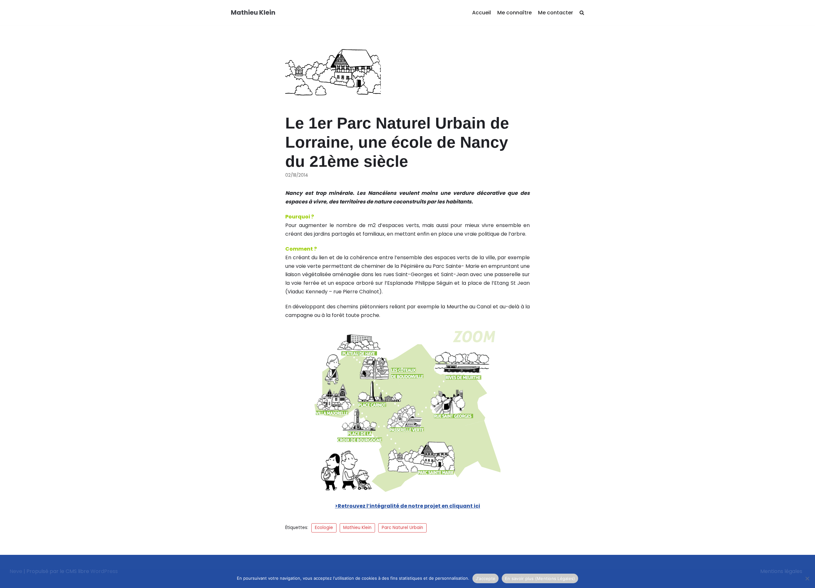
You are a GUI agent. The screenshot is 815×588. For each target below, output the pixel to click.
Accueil (481, 12)
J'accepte (485, 578)
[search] (581, 12)
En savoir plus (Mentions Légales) (540, 578)
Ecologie (324, 528)
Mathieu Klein (357, 528)
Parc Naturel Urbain (402, 528)
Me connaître (514, 12)
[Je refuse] (807, 578)
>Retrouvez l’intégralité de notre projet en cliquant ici (407, 506)
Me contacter (555, 12)
